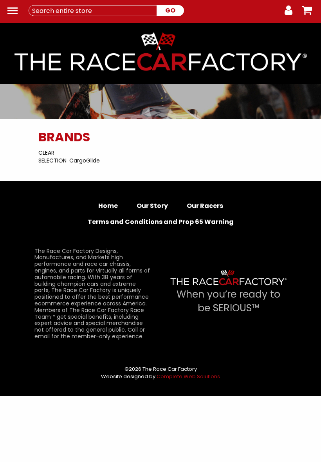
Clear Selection (52, 156)
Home (108, 205)
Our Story (152, 205)
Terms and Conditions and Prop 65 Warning (161, 221)
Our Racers (205, 205)
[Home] (160, 54)
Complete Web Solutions (188, 376)
